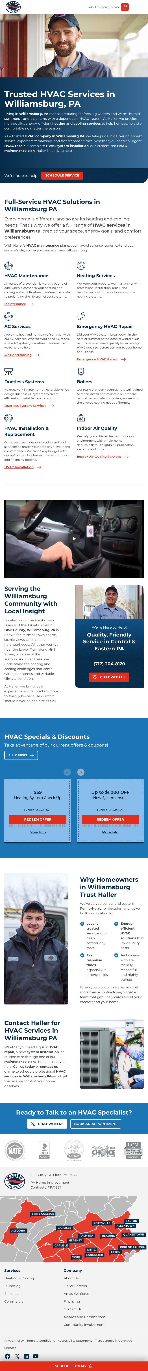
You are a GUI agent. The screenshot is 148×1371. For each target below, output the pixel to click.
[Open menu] (140, 7)
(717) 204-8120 (109, 663)
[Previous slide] (67, 772)
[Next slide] (80, 772)
